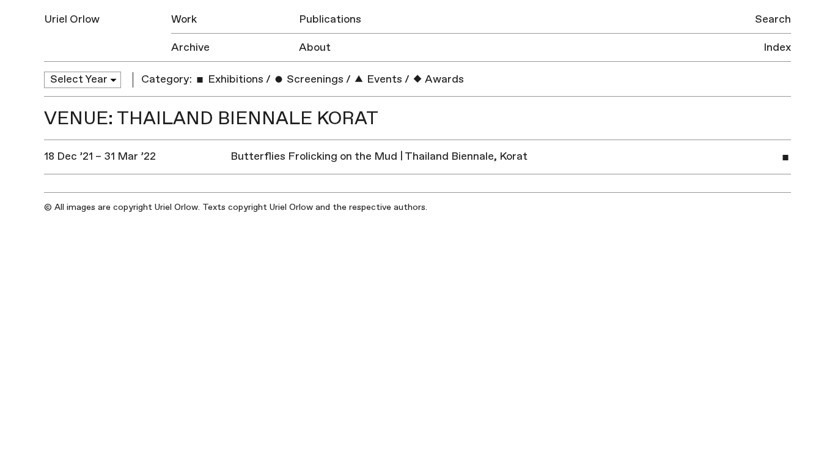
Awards (443, 79)
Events (383, 79)
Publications (330, 19)
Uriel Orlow (72, 19)
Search (773, 19)
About (315, 47)
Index (777, 47)
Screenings (314, 79)
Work (184, 19)
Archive (190, 47)
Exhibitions (234, 79)
